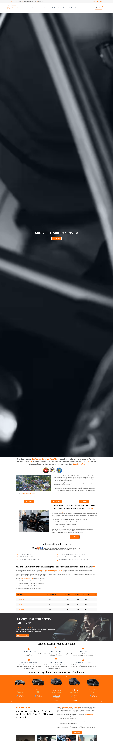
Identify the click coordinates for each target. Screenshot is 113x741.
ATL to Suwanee (20, 609)
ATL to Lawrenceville (21, 602)
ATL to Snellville (20, 597)
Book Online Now (79, 464)
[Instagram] (94, 1)
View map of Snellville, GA (30, 496)
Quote (76, 7)
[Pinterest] (97, 1)
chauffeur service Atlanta (24, 628)
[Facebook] (101, 1)
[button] (47, 594)
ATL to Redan (20, 604)
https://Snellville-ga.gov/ (29, 493)
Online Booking (61, 7)
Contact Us (70, 7)
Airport (38, 7)
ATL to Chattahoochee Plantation (24, 607)
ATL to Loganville (20, 599)
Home (33, 7)
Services (46, 7)
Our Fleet (54, 7)
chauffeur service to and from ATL (44, 459)
